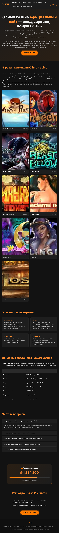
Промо (24, 2)
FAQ (29, 2)
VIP (45, 2)
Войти (53, 4)
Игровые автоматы (26, 6)
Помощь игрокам (37, 2)
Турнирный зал (16, 2)
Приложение (15, 6)
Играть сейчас (29, 53)
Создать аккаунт (29, 512)
